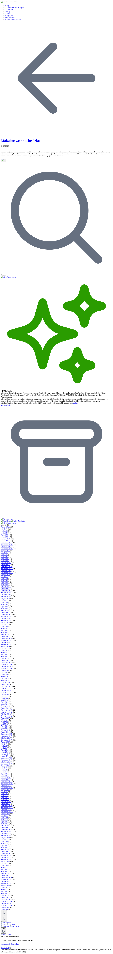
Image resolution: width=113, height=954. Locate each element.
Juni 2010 (4, 909)
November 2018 (7, 712)
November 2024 (7, 569)
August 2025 (5, 551)
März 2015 (5, 800)
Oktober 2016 (6, 762)
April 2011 (5, 891)
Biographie (9, 15)
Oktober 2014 (6, 810)
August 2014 (5, 814)
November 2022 (7, 616)
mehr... (75, 403)
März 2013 (5, 847)
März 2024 (5, 585)
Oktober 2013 (6, 834)
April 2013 (5, 845)
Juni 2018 (4, 722)
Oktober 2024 (6, 571)
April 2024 (5, 583)
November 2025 (7, 545)
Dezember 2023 (6, 591)
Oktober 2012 (6, 857)
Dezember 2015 (6, 782)
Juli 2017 (4, 744)
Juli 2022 (4, 624)
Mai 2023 (4, 605)
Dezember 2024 (6, 567)
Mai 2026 (4, 533)
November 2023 (7, 593)
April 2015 (5, 798)
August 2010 (5, 907)
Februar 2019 (6, 706)
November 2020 (7, 664)
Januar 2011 (5, 897)
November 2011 (7, 879)
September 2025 (7, 549)
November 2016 (7, 760)
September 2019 (7, 692)
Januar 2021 (5, 660)
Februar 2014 (6, 826)
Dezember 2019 (6, 686)
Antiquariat (9, 10)
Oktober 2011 (6, 881)
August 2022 (5, 622)
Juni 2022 (4, 626)
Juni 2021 (4, 650)
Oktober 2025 (6, 547)
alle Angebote (5, 405)
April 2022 (5, 630)
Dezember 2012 (6, 853)
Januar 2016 (5, 780)
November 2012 (7, 855)
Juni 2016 (4, 770)
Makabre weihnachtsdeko (20, 141)
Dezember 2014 (6, 806)
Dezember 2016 (6, 758)
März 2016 (5, 776)
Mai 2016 (4, 772)
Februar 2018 (6, 730)
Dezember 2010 (6, 899)
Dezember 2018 (6, 710)
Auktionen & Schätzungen (14, 8)
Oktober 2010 (6, 903)
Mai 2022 (4, 628)
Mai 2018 (4, 724)
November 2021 (7, 640)
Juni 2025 (4, 555)
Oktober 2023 (6, 595)
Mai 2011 (4, 889)
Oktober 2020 (6, 666)
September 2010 (7, 905)
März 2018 (5, 728)
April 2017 (5, 750)
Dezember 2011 (6, 877)
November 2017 (7, 736)
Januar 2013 (5, 851)
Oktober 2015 (6, 786)
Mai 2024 (4, 581)
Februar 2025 (6, 563)
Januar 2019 (5, 708)
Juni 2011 (4, 887)
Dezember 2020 (6, 662)
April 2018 (5, 726)
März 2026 (5, 537)
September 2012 (7, 859)
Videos (7, 13)
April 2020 (5, 678)
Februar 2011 (6, 895)
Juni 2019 (4, 698)
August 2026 (5, 527)
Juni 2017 (4, 746)
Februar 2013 (6, 849)
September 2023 (7, 597)
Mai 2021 (4, 652)
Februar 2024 (6, 587)
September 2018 (7, 716)
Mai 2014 (4, 820)
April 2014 (5, 822)
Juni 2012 (4, 865)
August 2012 (5, 861)
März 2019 (5, 704)
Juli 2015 (4, 792)
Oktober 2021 (6, 642)
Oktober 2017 (6, 738)
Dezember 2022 (6, 614)
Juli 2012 (4, 863)
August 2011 (5, 885)
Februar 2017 (6, 754)
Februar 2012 (6, 873)
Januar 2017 (5, 756)
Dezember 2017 (6, 734)
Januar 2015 (5, 804)
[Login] (3, 932)
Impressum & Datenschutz (10, 944)
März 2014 (5, 824)
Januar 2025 (5, 565)
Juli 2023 (4, 601)
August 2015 (5, 790)
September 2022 (7, 620)
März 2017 (5, 752)
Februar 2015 (6, 802)
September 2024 (7, 573)
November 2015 (7, 784)
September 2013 (7, 836)
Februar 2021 (6, 658)
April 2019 (5, 702)
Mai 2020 (4, 676)
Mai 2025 (4, 557)
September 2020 (7, 668)
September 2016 (7, 764)
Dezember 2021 (6, 638)
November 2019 (7, 688)
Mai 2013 (4, 843)
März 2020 (5, 680)
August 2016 (5, 766)
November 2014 (7, 808)
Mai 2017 (4, 748)
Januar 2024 (5, 589)
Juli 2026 (4, 529)
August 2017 (5, 742)
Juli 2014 (4, 816)
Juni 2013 (4, 841)
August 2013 (5, 837)
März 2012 (5, 871)
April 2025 (5, 559)
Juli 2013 (4, 839)
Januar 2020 (5, 684)
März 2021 (5, 656)
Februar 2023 (6, 610)
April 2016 (5, 774)
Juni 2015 (4, 794)
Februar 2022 (6, 634)
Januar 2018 (5, 732)
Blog (7, 6)
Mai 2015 (4, 796)
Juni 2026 (4, 531)
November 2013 (7, 832)
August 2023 (5, 599)
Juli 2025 (4, 553)
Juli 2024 (4, 577)
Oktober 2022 (6, 618)
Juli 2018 (4, 720)
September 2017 (7, 740)
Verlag (7, 12)
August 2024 (5, 575)
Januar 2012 (5, 875)
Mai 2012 (4, 867)
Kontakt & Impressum (13, 19)
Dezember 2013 (6, 830)
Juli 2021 (4, 648)
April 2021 (5, 654)
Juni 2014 (4, 818)
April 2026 (5, 535)
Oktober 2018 (6, 714)
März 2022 (5, 632)
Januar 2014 (5, 828)
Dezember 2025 (6, 543)
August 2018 (5, 718)
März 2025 (5, 561)
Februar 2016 (6, 778)
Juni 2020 (4, 674)
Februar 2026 (6, 539)
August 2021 (5, 646)
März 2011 (5, 893)
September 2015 (7, 788)
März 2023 (5, 608)
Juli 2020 (4, 672)
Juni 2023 (4, 603)
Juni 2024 (4, 579)
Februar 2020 (6, 682)
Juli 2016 (4, 768)
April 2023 (5, 606)
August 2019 (5, 694)
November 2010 (7, 901)
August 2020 (5, 670)
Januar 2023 (5, 612)
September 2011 (7, 883)
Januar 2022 (5, 636)
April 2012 (5, 869)
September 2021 (7, 644)
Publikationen (10, 17)
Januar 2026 (5, 541)
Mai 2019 (4, 700)
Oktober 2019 (6, 690)
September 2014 (7, 812)
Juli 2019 (4, 696)
